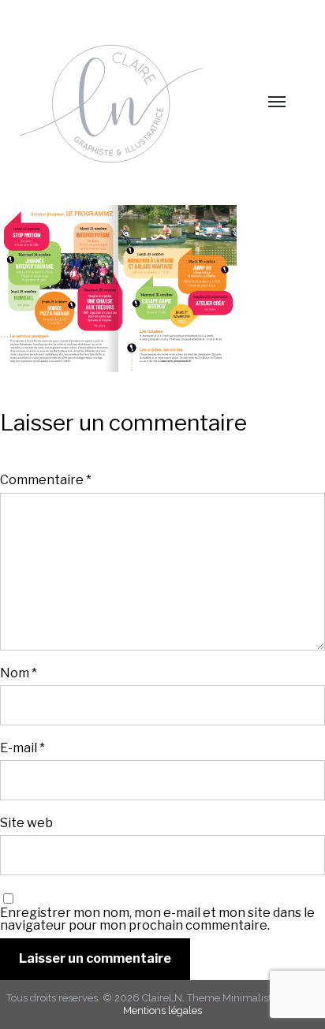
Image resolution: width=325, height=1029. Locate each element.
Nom (18, 672)
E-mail (22, 747)
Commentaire (46, 479)
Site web (26, 822)
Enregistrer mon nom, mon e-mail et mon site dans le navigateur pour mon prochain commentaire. (157, 918)
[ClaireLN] (127, 102)
